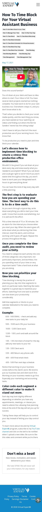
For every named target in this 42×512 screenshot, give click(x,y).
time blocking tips (24, 53)
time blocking (30, 50)
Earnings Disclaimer (20, 499)
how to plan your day (28, 33)
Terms (24, 496)
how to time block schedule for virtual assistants (18, 43)
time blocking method (9, 53)
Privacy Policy (13, 496)
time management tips (24, 57)
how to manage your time (11, 33)
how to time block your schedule (13, 50)
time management (8, 57)
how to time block (8, 36)
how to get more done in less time (14, 29)
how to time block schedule (11, 40)
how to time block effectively (26, 36)
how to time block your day (11, 47)
